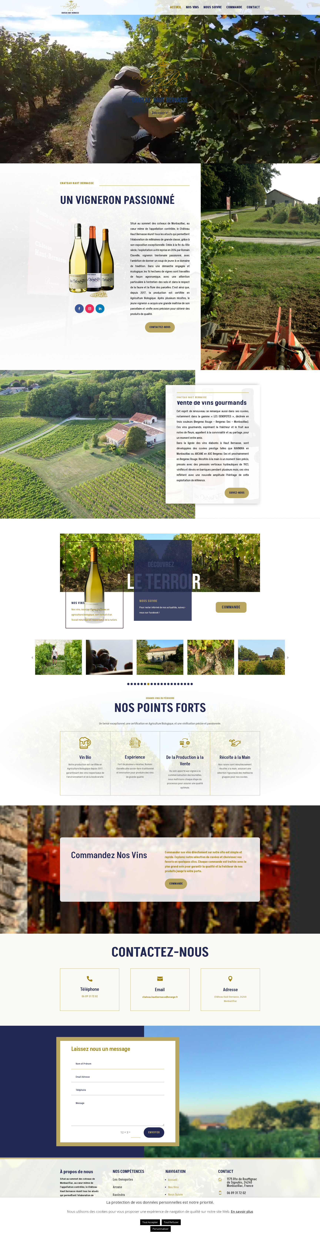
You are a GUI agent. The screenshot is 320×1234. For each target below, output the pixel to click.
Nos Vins (192, 8)
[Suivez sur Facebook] (79, 308)
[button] (128, 684)
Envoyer (154, 1132)
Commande (234, 8)
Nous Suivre (213, 8)
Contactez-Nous (159, 327)
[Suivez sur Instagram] (89, 308)
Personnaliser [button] (161, 1228)
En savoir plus (242, 1211)
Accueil (175, 8)
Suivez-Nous (236, 493)
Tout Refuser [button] (171, 1222)
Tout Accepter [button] (150, 1222)
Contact (253, 8)
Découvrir (160, 113)
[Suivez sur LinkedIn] (100, 308)
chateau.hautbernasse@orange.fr (160, 997)
